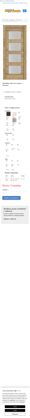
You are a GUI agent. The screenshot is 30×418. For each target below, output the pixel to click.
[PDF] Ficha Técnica (10, 98)
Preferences (15, 414)
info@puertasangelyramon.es (12, 3)
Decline (15, 410)
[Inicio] (12, 11)
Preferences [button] (22, 402)
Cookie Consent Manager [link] (7, 390)
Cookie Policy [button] (12, 400)
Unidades (5, 190)
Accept (15, 406)
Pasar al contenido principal (7, 1)
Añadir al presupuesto (11, 198)
